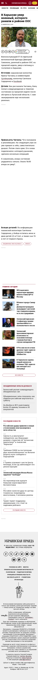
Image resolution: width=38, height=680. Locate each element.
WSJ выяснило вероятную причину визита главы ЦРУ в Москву (25, 293)
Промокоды (18, 579)
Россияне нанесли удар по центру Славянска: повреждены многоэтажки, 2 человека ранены (18, 493)
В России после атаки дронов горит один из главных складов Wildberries (26, 351)
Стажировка (25, 577)
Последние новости (12, 421)
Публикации (14, 8)
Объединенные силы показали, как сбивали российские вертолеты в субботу (19, 398)
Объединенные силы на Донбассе (12, 243)
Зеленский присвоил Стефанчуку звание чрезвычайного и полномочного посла (26, 322)
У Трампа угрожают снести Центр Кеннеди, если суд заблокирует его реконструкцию (19, 464)
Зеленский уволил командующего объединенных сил (18, 391)
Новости (5, 8)
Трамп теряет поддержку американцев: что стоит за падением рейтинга (15, 503)
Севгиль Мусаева (25, 656)
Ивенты (25, 567)
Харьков (27, 243)
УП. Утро (23, 8)
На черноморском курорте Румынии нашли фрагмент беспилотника (15, 483)
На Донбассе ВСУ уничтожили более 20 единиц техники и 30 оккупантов (16, 407)
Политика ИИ (10, 572)
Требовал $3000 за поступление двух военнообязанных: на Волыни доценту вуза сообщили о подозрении (19, 453)
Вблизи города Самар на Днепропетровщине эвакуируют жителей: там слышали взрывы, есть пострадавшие (26, 308)
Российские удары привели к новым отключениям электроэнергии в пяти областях (18, 428)
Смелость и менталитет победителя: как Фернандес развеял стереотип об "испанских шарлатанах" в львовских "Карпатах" (18, 440)
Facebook (17, 81)
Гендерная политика (24, 572)
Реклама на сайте (15, 567)
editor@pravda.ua (25, 659)
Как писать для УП (13, 577)
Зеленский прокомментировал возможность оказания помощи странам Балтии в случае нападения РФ (26, 336)
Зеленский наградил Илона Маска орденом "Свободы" (17, 474)
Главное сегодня (9, 287)
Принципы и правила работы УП (18, 574)
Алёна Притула (27, 658)
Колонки (31, 8)
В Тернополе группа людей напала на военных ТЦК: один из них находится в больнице (26, 364)
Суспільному (6, 78)
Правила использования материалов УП (18, 569)
